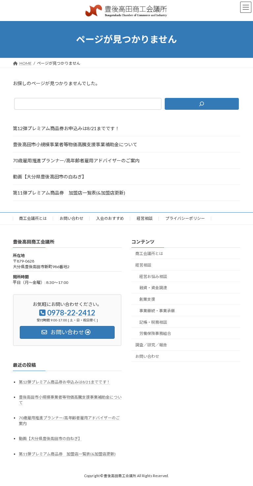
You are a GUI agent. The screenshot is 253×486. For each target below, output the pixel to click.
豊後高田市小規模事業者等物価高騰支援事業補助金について (75, 144)
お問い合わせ (71, 218)
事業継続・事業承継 (157, 310)
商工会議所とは (33, 218)
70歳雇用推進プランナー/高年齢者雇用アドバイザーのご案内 (76, 160)
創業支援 (147, 299)
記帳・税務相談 (153, 321)
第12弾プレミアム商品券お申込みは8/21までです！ (66, 128)
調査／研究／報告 (151, 344)
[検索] (202, 104)
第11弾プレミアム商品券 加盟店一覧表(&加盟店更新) (69, 193)
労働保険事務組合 (155, 333)
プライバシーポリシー (185, 218)
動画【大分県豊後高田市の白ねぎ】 (50, 176)
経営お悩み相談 (153, 276)
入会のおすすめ (110, 218)
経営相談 (145, 218)
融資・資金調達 (153, 287)
